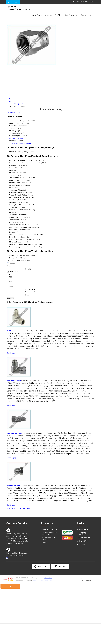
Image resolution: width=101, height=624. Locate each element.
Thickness (13, 215)
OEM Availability (15, 222)
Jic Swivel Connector (15, 433)
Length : (71, 336)
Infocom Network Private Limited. (42, 580)
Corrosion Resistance (17, 234)
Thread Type (14, 220)
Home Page (36, 15)
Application (13, 160)
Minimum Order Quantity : (30, 331)
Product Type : (45, 333)
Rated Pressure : (29, 338)
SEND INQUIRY (13, 508)
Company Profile (53, 15)
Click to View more (16, 138)
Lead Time (13, 230)
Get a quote (13, 2)
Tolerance (13, 175)
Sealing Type (14, 205)
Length (12, 197)
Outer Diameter (15, 163)
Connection (13, 190)
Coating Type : (50, 341)
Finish (11, 237)
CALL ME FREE (24, 508)
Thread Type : (51, 331)
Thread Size (13, 225)
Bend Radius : (27, 349)
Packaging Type (15, 247)
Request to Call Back (15, 143)
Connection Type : (27, 336)
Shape (11, 187)
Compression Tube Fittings (50, 539)
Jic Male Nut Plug (13, 485)
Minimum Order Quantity (18, 152)
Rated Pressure (15, 192)
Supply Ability (14, 255)
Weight (12, 239)
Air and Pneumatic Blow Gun (49, 533)
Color (11, 170)
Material (12, 173)
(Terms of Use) (48, 578)
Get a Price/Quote (13, 112)
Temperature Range (17, 178)
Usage (11, 195)
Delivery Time (14, 258)
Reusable (12, 232)
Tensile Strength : (71, 333)
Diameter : (27, 399)
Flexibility (12, 212)
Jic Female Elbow (14, 381)
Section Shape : (77, 344)
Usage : (48, 336)
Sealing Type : (53, 386)
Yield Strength (14, 200)
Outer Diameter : (37, 454)
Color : (63, 344)
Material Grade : (73, 341)
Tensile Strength (15, 207)
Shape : (76, 338)
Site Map (82, 544)
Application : (40, 346)
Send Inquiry (27, 143)
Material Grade (14, 183)
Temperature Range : (26, 396)
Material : (32, 344)
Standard (12, 217)
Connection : (53, 338)
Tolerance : (49, 344)
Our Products (71, 15)
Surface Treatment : (21, 341)
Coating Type (14, 180)
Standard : (70, 331)
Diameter (12, 165)
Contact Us (86, 15)
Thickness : (18, 333)
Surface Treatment (16, 185)
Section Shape (14, 168)
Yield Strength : (70, 388)
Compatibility (14, 227)
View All (45, 542)
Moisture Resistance (16, 242)
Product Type (14, 210)
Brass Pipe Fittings (49, 529)
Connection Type (15, 202)
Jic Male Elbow (12, 331)
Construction (14, 244)
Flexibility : (87, 331)
